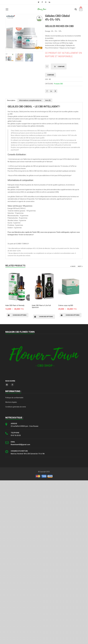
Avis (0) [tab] (48, 100)
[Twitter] (38, 2)
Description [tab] (11, 100)
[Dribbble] (45, 2)
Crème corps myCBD (65, 305)
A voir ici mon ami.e (26, 235)
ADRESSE (14, 423)
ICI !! (27, 244)
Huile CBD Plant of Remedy (14, 305)
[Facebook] (42, 2)
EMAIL (13, 442)
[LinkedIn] (49, 2)
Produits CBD (58, 84)
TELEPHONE (15, 433)
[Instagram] (6, 385)
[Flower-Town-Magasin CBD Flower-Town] (42, 9)
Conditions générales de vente (15, 407)
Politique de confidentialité (14, 397)
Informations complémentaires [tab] (30, 100)
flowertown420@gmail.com (20, 444)
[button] (39, 17)
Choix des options (19, 315)
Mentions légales (11, 402)
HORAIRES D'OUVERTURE (19, 451)
